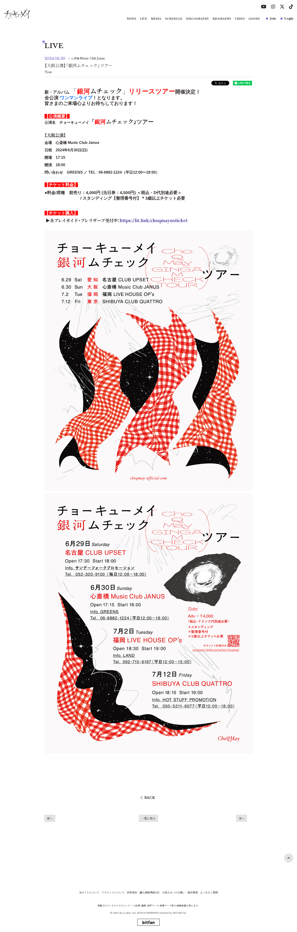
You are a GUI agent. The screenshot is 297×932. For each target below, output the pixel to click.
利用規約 (132, 892)
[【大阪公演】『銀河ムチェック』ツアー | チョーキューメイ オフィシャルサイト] (17, 13)
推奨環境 (192, 892)
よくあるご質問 (209, 892)
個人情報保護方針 (149, 892)
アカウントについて (113, 892)
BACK (149, 798)
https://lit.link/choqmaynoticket (153, 220)
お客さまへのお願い (173, 892)
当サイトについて (89, 892)
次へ (241, 818)
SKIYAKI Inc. (180, 912)
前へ (50, 818)
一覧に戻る (148, 818)
